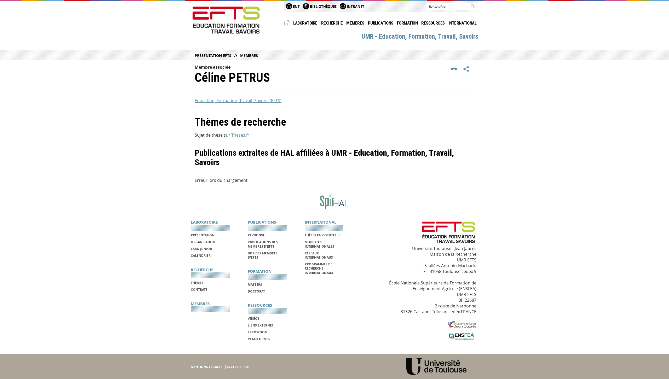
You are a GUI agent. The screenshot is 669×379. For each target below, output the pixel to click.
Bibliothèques (323, 6)
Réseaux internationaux (319, 255)
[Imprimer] (454, 69)
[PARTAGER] (466, 69)
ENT (296, 6)
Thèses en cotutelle (322, 235)
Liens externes (261, 325)
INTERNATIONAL (462, 23)
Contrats (199, 289)
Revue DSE (256, 235)
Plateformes (259, 339)
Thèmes (197, 283)
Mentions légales (206, 367)
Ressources (433, 23)
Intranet (355, 6)
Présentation (203, 235)
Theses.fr (240, 135)
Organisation (203, 242)
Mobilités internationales (319, 244)
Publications (380, 23)
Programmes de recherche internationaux (319, 268)
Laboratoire (305, 23)
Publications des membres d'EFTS (263, 244)
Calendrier (201, 255)
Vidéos (253, 318)
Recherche (332, 23)
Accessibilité (238, 367)
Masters (255, 284)
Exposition (257, 332)
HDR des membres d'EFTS (263, 255)
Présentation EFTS (213, 55)
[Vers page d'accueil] (226, 20)
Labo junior (201, 249)
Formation (407, 23)
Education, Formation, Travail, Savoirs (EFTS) (238, 100)
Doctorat (256, 291)
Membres (355, 23)
